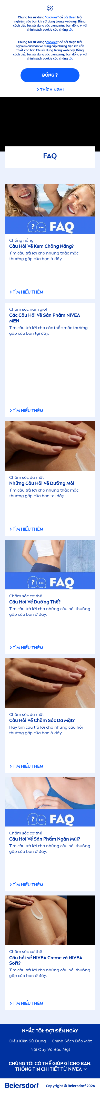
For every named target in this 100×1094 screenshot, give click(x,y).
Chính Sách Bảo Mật (72, 1041)
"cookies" (52, 17)
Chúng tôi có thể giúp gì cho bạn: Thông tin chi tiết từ (50, 1066)
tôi (70, 29)
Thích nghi (52, 89)
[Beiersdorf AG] (21, 1086)
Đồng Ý (50, 75)
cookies (51, 42)
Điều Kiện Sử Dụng (27, 1041)
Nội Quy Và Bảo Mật (50, 1049)
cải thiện (70, 17)
